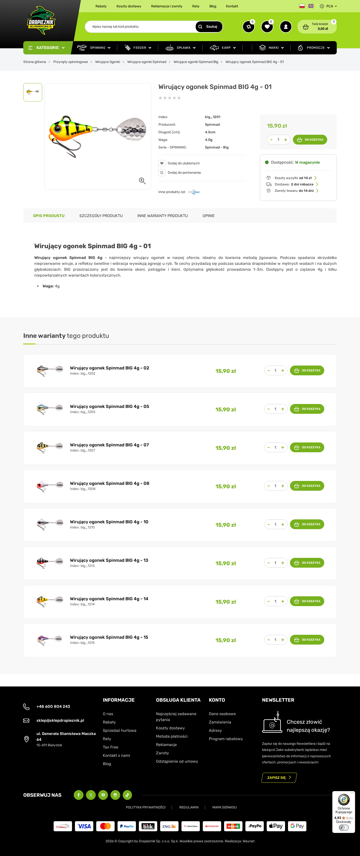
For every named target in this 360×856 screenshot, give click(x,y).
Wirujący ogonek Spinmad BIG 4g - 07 (109, 445)
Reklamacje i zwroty (166, 6)
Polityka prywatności (146, 807)
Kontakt (232, 6)
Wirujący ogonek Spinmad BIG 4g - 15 (109, 637)
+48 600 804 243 (53, 706)
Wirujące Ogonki (107, 62)
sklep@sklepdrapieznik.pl (60, 720)
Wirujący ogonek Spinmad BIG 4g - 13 (109, 560)
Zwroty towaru (294, 191)
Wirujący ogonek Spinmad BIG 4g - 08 (109, 483)
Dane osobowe (222, 713)
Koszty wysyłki (293, 178)
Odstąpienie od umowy (177, 761)
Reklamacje (166, 744)
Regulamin (189, 807)
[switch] (344, 828)
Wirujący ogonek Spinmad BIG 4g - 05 (109, 406)
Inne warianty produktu (162, 215)
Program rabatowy (226, 738)
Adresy (215, 730)
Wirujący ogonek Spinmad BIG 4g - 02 (109, 368)
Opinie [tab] (209, 215)
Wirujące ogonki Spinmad (146, 62)
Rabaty (101, 6)
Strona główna (34, 62)
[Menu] (352, 794)
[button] (317, 27)
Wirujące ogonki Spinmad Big (196, 62)
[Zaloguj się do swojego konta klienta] (286, 27)
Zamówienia (220, 722)
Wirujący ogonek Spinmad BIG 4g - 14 (109, 598)
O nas (108, 713)
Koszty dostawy (129, 6)
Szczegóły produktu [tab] (101, 215)
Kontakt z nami (116, 755)
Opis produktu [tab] (49, 215)
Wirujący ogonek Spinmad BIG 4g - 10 (109, 522)
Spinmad (212, 124)
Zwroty (162, 753)
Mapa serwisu (224, 807)
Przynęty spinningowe (70, 62)
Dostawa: (294, 184)
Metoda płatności (172, 736)
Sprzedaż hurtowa (119, 730)
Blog (212, 6)
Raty (196, 6)
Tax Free (110, 747)
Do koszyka (314, 139)
